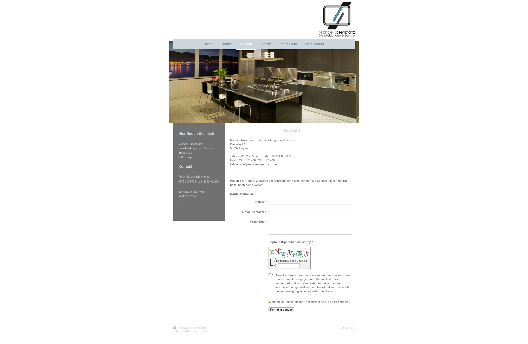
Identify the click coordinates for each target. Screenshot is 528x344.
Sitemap (201, 327)
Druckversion (185, 327)
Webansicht (348, 327)
